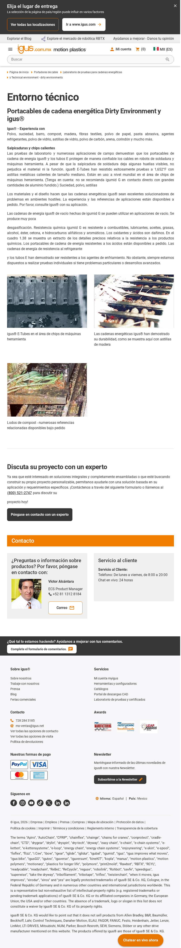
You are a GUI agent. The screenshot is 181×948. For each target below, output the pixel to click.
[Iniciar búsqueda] (167, 59)
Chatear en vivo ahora (140, 940)
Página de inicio (19, 72)
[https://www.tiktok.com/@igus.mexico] (40, 803)
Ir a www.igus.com (81, 24)
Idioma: (112, 798)
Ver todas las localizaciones (33, 25)
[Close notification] (175, 6)
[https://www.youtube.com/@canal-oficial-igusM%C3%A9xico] (31, 803)
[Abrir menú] (10, 49)
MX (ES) (166, 49)
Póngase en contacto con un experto (40, 514)
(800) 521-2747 (19, 493)
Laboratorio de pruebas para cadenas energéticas (92, 72)
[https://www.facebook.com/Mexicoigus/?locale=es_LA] (13, 803)
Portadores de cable (46, 72)
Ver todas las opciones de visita (31, 736)
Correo (62, 608)
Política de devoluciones (26, 741)
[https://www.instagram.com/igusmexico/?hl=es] (22, 803)
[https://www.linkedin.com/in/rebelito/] (66, 803)
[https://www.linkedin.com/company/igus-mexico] (58, 803)
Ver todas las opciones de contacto (34, 731)
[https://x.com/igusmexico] (49, 803)
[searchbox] (87, 59)
